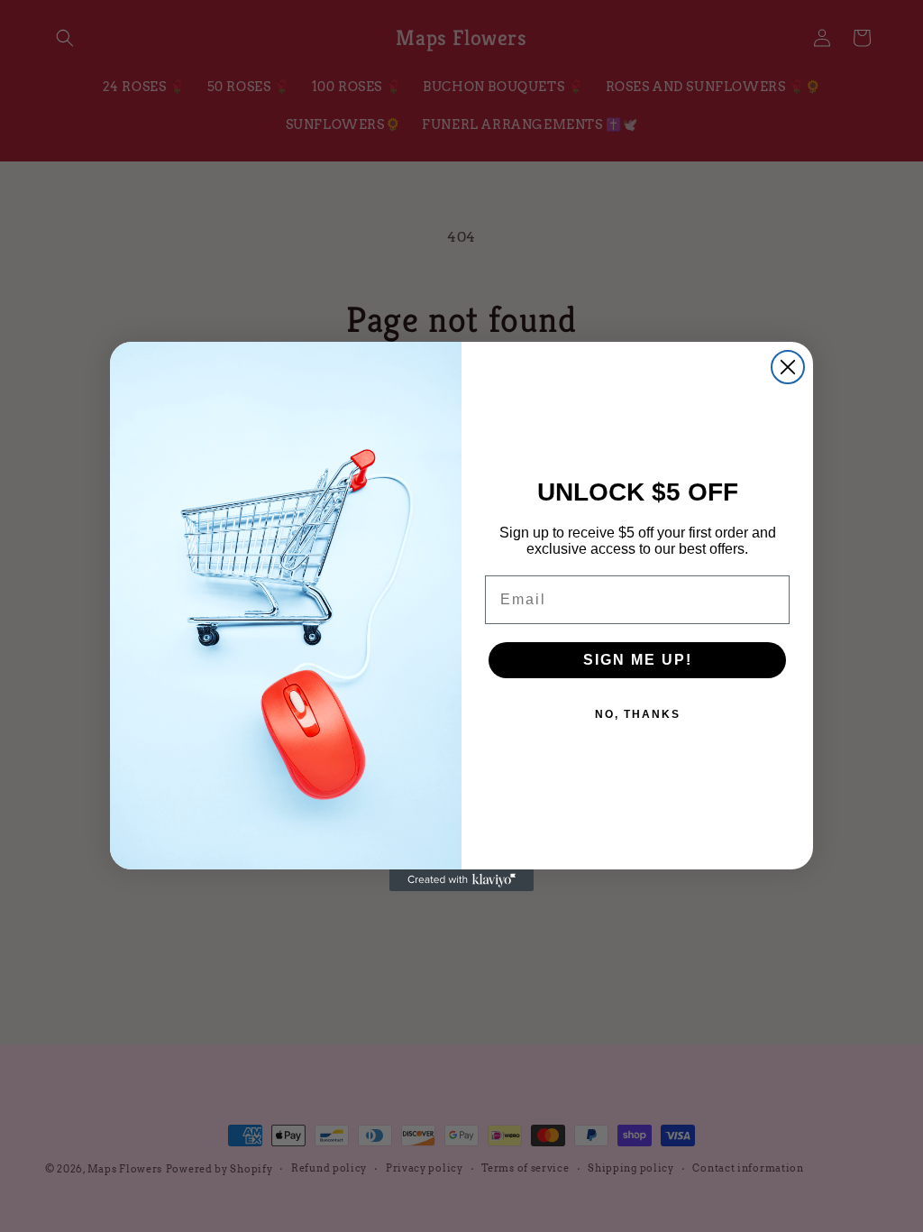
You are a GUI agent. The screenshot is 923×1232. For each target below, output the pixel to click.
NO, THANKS (638, 714)
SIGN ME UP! (637, 659)
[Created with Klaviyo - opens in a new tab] (461, 880)
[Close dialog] (788, 367)
